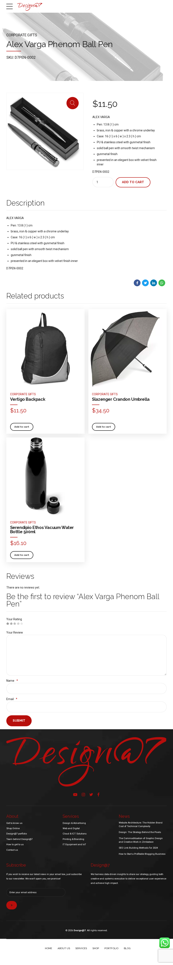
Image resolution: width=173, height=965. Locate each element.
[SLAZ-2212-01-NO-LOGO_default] (127, 348)
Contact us (12, 849)
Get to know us (14, 823)
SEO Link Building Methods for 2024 (138, 847)
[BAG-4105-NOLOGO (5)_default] (45, 348)
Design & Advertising (74, 823)
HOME (48, 948)
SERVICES (81, 948)
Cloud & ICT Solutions (74, 833)
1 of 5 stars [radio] (7, 624)
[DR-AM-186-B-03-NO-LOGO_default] (45, 477)
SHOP (95, 948)
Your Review (14, 632)
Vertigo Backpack (27, 399)
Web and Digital (71, 828)
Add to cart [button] (21, 426)
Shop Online (13, 828)
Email (11, 699)
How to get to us (15, 844)
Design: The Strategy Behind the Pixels (140, 832)
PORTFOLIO (111, 948)
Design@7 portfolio (16, 833)
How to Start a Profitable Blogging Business (142, 853)
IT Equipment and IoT (74, 844)
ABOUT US (64, 948)
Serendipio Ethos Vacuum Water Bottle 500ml (42, 529)
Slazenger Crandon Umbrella (121, 399)
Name (12, 680)
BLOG (127, 948)
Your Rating (14, 619)
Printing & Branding (73, 839)
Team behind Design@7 (19, 839)
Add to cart (133, 182)
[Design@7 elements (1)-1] (86, 761)
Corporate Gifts (21, 35)
